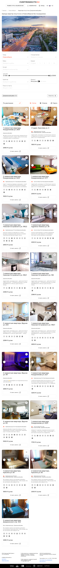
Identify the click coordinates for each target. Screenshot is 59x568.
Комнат (33, 61)
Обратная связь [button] (5, 560)
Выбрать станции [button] (37, 57)
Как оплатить (43, 561)
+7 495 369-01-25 (25, 561)
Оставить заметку (14, 151)
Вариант (33, 79)
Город (4, 54)
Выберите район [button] (8, 63)
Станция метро (35, 54)
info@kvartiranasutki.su (7, 557)
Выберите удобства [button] (9, 82)
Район (4, 61)
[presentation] (4, 117)
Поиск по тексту (7, 85)
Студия (33, 63)
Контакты (4, 559)
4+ (54, 63)
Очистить (51, 95)
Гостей (5, 67)
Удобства (5, 79)
